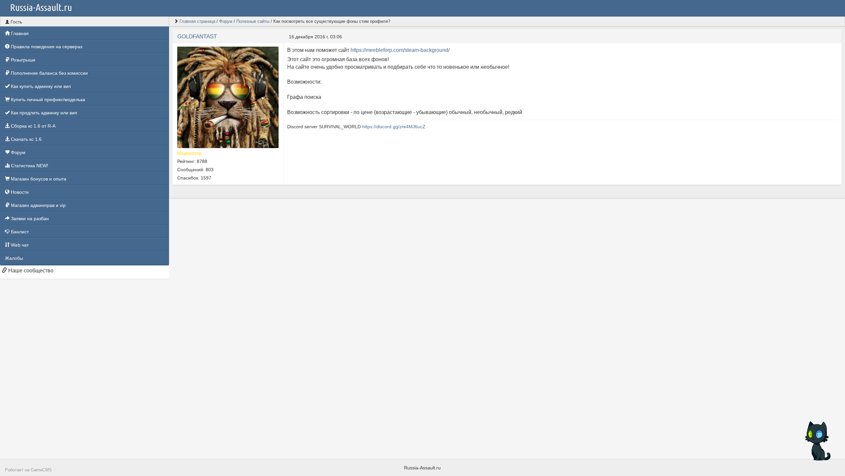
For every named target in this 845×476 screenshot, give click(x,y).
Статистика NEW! (29, 165)
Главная (19, 33)
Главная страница (197, 21)
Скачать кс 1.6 (26, 139)
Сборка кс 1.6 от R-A (32, 126)
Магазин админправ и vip (38, 205)
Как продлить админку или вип (43, 112)
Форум (17, 152)
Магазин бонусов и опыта (38, 178)
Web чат (19, 245)
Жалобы (14, 258)
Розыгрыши (22, 59)
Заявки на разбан (29, 218)
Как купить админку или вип (40, 86)
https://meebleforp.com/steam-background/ (400, 50)
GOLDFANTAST (197, 36)
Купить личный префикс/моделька (47, 99)
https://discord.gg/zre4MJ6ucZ (393, 126)
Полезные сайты (252, 21)
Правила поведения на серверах (46, 46)
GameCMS (41, 470)
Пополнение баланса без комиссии (49, 73)
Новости (19, 192)
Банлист (19, 231)
